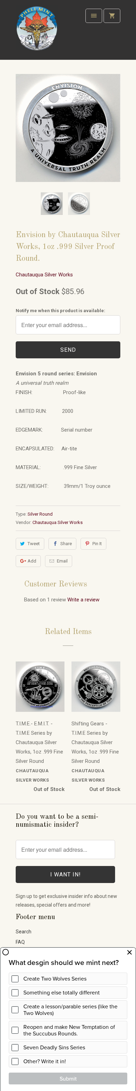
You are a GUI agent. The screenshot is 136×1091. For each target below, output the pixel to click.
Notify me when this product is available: (60, 310)
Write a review (83, 600)
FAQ (20, 942)
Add (32, 561)
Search (23, 931)
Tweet (34, 543)
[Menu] (93, 16)
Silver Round (40, 514)
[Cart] (112, 16)
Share (66, 543)
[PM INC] (37, 32)
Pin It (97, 543)
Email (62, 561)
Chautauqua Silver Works (44, 275)
